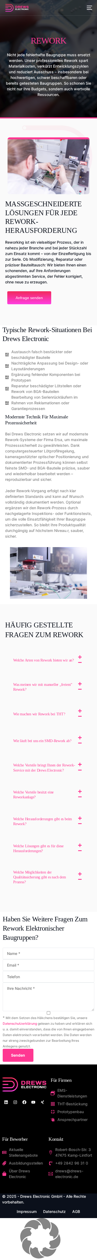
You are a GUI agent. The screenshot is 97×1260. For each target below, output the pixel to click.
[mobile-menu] (88, 8)
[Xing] (43, 1102)
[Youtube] (33, 1102)
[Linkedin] (6, 1102)
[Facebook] (24, 1102)
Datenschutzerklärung (20, 1023)
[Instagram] (15, 1102)
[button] (48, 660)
